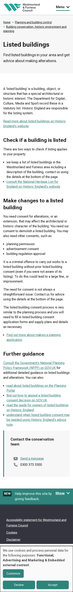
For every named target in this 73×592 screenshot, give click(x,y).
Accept (52, 585)
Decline (19, 585)
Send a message (32, 458)
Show (60, 493)
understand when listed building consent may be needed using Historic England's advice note (38, 420)
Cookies (11, 532)
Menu (60, 7)
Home (7, 22)
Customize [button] (13, 573)
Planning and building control (33, 22)
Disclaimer (13, 539)
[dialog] (36, 569)
